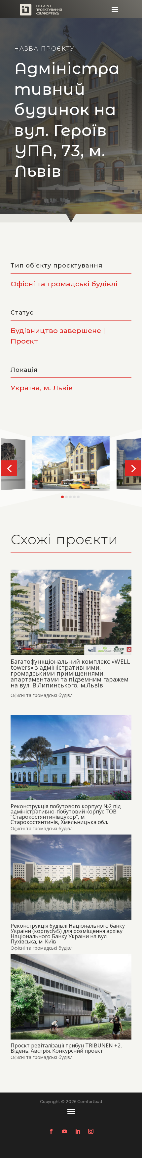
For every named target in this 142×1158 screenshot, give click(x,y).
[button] (9, 468)
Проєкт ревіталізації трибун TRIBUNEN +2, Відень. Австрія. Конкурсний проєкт (66, 1048)
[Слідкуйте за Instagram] (91, 1131)
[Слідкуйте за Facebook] (51, 1131)
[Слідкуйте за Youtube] (64, 1131)
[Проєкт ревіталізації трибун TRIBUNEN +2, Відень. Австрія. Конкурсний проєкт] (71, 997)
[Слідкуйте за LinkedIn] (77, 1131)
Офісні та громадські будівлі (42, 695)
